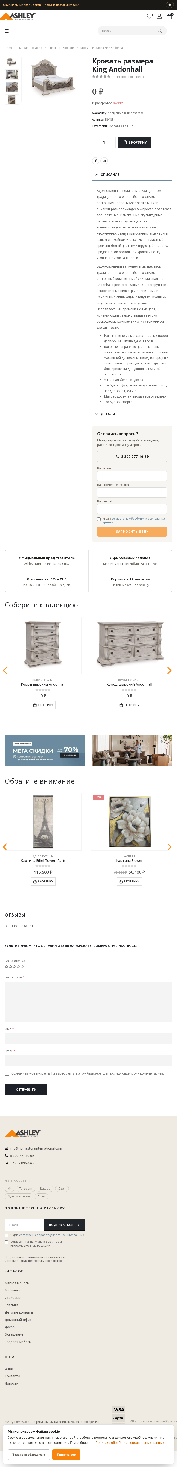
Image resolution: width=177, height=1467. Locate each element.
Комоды (37, 680)
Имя (9, 1029)
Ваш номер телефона (113, 485)
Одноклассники (19, 1196)
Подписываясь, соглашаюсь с (26, 1257)
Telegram (25, 1188)
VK (104, 160)
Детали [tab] (108, 414)
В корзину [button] (45, 705)
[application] (132, 750)
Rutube (45, 1188)
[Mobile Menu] (7, 31)
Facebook (95, 160)
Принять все (66, 1454)
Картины (47, 856)
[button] (27, 79)
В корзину (137, 142)
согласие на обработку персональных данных (134, 521)
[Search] (160, 30)
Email (10, 1051)
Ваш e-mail (105, 501)
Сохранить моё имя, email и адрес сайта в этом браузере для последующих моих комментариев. (87, 1073)
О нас (11, 1357)
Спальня (127, 126)
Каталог (14, 1271)
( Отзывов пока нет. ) (128, 77)
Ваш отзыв (15, 977)
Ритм (41, 1196)
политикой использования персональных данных (35, 1259)
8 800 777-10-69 (135, 456)
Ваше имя (104, 468)
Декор (37, 856)
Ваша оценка (16, 961)
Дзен (62, 1188)
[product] (43, 645)
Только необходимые (28, 1454)
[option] (11, 62)
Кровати (114, 126)
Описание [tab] (110, 174)
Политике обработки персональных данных (129, 1442)
